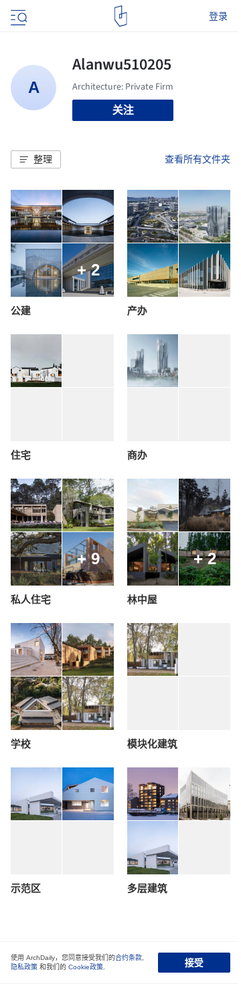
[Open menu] (17, 16)
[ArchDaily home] (120, 16)
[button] (36, 159)
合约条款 (128, 957)
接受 (194, 962)
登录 (218, 16)
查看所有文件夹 (197, 159)
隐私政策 (24, 967)
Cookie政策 (85, 967)
